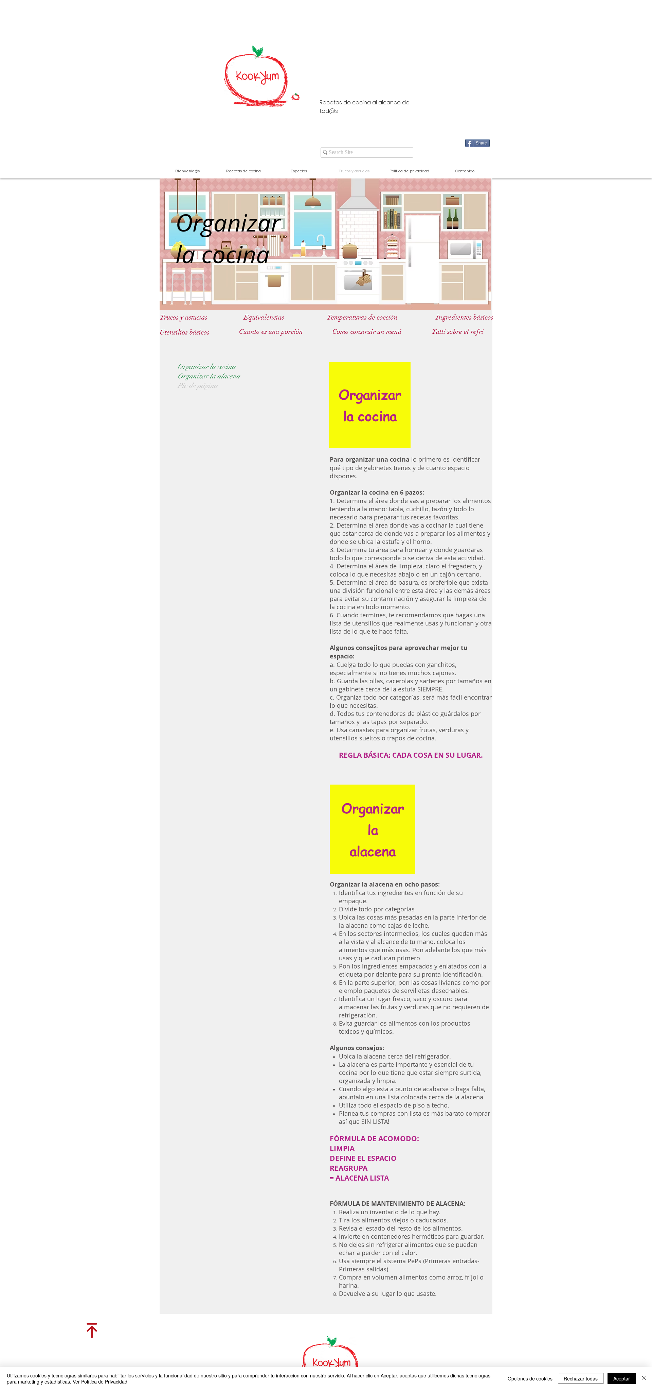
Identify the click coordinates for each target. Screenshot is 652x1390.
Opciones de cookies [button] (530, 1378)
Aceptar (621, 1378)
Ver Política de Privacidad (100, 1381)
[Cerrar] (644, 1378)
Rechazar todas (581, 1378)
